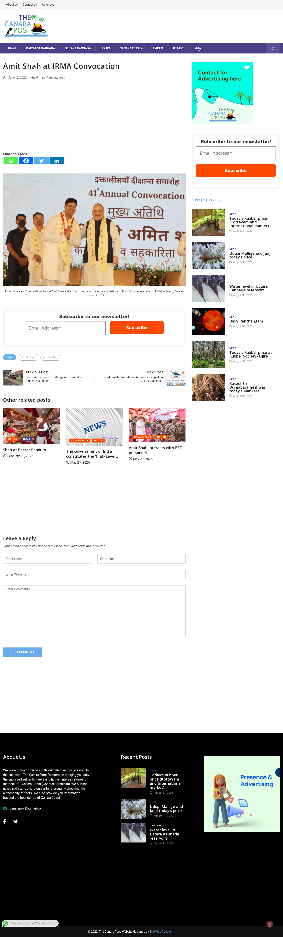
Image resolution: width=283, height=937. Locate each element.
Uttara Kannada (78, 48)
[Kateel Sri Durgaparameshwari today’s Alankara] (208, 387)
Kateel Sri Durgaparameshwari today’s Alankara (247, 387)
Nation (35, 440)
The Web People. (161, 931)
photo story (50, 357)
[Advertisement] (94, 120)
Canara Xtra (130, 48)
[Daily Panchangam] (208, 321)
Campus (156, 48)
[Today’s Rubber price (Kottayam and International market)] (208, 222)
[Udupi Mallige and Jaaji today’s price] (208, 255)
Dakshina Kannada (40, 48)
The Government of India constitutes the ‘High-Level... (29, 454)
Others (179, 48)
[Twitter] (41, 160)
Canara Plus (16, 440)
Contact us (30, 4)
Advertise (48, 4)
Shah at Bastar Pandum (150, 449)
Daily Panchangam (246, 321)
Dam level (235, 282)
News (12, 48)
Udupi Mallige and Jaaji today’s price (250, 255)
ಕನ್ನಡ (198, 48)
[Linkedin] (57, 160)
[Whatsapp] (11, 160)
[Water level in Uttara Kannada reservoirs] (208, 288)
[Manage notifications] (269, 924)
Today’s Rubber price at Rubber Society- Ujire (250, 354)
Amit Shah (28, 357)
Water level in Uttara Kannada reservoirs (248, 288)
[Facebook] (26, 160)
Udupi (105, 48)
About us (12, 4)
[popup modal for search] (273, 48)
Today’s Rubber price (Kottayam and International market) (249, 222)
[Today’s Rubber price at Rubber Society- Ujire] (208, 354)
